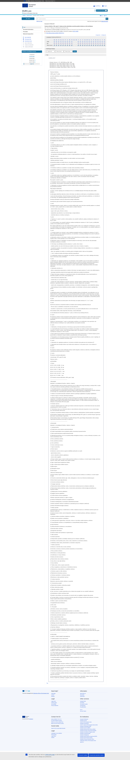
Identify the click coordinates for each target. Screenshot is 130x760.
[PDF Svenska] (104, 43)
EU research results (84, 704)
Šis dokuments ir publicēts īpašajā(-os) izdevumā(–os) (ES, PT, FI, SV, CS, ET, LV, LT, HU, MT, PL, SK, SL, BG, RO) (67, 29)
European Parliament (84, 719)
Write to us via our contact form (57, 722)
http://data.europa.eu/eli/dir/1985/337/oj (55, 33)
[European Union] (25, 717)
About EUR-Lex (83, 693)
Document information (28, 29)
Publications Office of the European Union (41, 693)
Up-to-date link (28, 37)
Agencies (82, 742)
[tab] (75, 37)
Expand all (98, 35)
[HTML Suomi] (102, 42)
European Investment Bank (85, 733)
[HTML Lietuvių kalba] (83, 42)
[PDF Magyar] (85, 43)
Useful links (82, 696)
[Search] (107, 19)
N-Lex (81, 709)
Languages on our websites (56, 733)
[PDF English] (70, 43)
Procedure (25, 31)
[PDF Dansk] (61, 43)
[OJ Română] (96, 45)
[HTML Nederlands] (89, 42)
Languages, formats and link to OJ (53, 37)
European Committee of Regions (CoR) (87, 732)
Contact (52, 694)
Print (106, 15)
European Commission (84, 723)
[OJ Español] (57, 45)
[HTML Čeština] (59, 42)
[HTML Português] (94, 42)
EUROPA (24, 15)
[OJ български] (54, 45)
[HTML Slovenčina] (98, 42)
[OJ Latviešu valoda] (80, 45)
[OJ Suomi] (102, 45)
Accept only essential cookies (96, 755)
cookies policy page (50, 754)
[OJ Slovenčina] (98, 45)
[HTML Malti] (87, 42)
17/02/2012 (31, 54)
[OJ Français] (72, 45)
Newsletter (82, 694)
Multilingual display (50, 48)
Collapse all (104, 35)
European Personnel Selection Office (87, 739)
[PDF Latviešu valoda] (80, 43)
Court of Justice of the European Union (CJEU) (89, 724)
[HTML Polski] (91, 42)
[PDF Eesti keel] (65, 43)
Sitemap (52, 696)
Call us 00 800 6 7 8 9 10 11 (56, 719)
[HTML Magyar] (85, 42)
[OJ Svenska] (104, 45)
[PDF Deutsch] (63, 43)
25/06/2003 (31, 58)
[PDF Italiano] (78, 43)
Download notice (28, 41)
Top (47, 683)
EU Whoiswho (82, 705)
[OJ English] (70, 45)
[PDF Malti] (87, 43)
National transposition (28, 34)
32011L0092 (75, 31)
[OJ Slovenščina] (100, 45)
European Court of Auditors (85, 727)
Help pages (53, 693)
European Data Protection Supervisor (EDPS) (88, 736)
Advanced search (104, 21)
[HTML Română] (96, 42)
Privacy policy (53, 734)
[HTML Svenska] (104, 42)
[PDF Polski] (91, 43)
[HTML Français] (72, 42)
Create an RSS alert (29, 46)
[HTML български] (54, 42)
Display (74, 51)
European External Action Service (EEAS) (87, 729)
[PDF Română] (96, 43)
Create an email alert (29, 44)
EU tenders (82, 702)
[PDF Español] (57, 43)
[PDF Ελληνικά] (67, 43)
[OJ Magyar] (85, 45)
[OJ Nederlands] (89, 45)
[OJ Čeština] (59, 45)
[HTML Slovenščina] (100, 42)
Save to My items (28, 43)
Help (102, 15)
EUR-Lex (26, 11)
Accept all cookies (82, 755)
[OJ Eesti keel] (65, 45)
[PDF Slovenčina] (98, 43)
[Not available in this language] (74, 42)
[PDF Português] (94, 43)
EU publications (83, 706)
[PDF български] (54, 43)
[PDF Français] (72, 43)
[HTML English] (70, 42)
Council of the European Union (86, 722)
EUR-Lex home (29, 15)
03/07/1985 (31, 62)
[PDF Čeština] (59, 43)
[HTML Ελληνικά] (67, 42)
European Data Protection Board (86, 737)
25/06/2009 (31, 56)
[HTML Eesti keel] (65, 42)
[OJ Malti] (87, 45)
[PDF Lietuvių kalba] (83, 43)
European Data (83, 701)
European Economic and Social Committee (88, 730)
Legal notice (53, 701)
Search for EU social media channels (58, 728)
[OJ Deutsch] (63, 45)
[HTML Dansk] (61, 42)
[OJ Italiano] (78, 45)
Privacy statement (54, 705)
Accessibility (53, 704)
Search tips (40, 21)
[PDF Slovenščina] (100, 43)
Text (24, 27)
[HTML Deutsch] (63, 42)
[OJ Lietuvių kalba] (83, 45)
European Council (83, 720)
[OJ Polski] (91, 45)
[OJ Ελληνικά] (67, 45)
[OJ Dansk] (61, 45)
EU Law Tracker (83, 711)
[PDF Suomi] (102, 43)
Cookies (52, 737)
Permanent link (28, 39)
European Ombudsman (84, 734)
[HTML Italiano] (78, 42)
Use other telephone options (56, 720)
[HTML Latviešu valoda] (80, 42)
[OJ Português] (94, 45)
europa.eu (31, 718)
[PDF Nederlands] (89, 43)
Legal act (32, 63)
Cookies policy (54, 702)
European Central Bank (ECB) (85, 726)
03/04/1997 (31, 60)
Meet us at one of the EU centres (57, 723)
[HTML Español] (57, 42)
